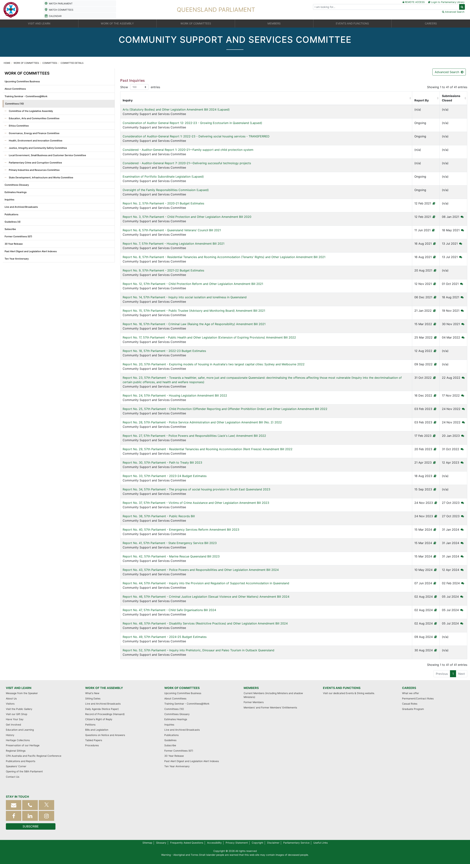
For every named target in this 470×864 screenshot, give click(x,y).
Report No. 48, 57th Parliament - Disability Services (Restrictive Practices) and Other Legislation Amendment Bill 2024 (205, 623)
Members (251, 688)
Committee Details (72, 63)
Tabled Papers (93, 740)
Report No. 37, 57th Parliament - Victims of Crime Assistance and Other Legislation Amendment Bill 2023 (196, 503)
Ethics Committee (18, 125)
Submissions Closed (451, 98)
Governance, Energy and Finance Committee (33, 133)
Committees (50, 63)
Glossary (161, 842)
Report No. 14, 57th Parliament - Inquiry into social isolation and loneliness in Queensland (185, 297)
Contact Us (12, 776)
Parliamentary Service (296, 842)
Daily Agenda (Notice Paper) (102, 709)
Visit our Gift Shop (16, 714)
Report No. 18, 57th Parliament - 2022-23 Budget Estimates (164, 351)
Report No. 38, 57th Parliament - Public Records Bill (159, 516)
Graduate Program (413, 709)
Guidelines (170, 740)
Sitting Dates (92, 698)
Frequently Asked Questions (186, 842)
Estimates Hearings (16, 192)
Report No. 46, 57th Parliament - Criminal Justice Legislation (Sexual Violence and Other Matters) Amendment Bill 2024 (206, 596)
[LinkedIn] (30, 816)
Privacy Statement (237, 842)
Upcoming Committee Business (22, 81)
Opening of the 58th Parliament (24, 771)
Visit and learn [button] (39, 23)
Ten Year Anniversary (17, 258)
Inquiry (128, 100)
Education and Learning (20, 729)
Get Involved (13, 724)
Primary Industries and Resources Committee (34, 170)
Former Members (254, 702)
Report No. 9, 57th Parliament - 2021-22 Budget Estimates (163, 270)
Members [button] (274, 23)
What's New (92, 693)
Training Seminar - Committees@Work (26, 96)
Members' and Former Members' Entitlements (270, 707)
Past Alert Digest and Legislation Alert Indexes (31, 251)
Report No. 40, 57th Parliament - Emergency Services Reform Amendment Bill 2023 (181, 529)
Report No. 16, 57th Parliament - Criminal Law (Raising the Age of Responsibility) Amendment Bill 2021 (194, 324)
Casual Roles (409, 703)
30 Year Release (14, 243)
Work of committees (27, 63)
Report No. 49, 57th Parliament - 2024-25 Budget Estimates (165, 637)
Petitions (90, 724)
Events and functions (341, 688)
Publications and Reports (20, 761)
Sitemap (147, 842)
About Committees (15, 88)
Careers (409, 688)
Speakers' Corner (16, 766)
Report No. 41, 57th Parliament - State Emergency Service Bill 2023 (170, 543)
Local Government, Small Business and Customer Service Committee (47, 155)
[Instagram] (46, 816)
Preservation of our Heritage (22, 745)
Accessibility (214, 842)
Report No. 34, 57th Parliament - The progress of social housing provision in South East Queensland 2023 (196, 489)
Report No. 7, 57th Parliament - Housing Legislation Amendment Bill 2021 (173, 243)
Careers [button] (431, 23)
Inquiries (9, 199)
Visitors (10, 703)
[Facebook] (14, 816)
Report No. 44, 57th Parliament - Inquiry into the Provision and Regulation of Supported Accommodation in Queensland (206, 583)
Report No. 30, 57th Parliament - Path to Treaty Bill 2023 (162, 462)
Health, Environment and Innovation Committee (35, 140)
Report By (421, 100)
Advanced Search (447, 72)
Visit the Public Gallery (19, 709)
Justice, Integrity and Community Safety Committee (37, 148)
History (10, 735)
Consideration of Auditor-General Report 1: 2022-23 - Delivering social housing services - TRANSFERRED (196, 136)
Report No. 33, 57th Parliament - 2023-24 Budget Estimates (165, 476)
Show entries (140, 87)
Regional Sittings (16, 750)
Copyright (257, 842)
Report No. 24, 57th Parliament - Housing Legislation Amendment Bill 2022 (175, 395)
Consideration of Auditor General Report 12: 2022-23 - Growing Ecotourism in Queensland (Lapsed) (192, 123)
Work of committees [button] (195, 23)
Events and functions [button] (352, 23)
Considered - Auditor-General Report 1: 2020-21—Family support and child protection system (188, 150)
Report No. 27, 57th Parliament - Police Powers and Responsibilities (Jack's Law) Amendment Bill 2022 (194, 436)
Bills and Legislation (96, 729)
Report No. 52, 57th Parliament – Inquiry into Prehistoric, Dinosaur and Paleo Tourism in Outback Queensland (198, 650)
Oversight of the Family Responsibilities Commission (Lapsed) (166, 190)
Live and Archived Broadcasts (21, 207)
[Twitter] (46, 805)
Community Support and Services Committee (176, 112)
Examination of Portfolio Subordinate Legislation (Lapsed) (163, 176)
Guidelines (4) (13, 221)
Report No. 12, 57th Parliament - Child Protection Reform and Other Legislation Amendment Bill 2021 (193, 284)
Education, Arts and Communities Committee (33, 118)
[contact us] (14, 805)
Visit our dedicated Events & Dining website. (349, 693)
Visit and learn (18, 688)
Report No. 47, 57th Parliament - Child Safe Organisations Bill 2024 (169, 610)
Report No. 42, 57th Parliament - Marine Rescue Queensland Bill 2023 (171, 556)
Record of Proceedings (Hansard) (105, 714)
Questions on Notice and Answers (105, 735)
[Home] (11, 9)
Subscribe (10, 229)
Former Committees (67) (18, 236)
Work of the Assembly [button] (117, 23)
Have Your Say (15, 719)
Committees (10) (14, 103)
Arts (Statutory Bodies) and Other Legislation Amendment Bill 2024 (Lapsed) (176, 109)
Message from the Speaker (22, 693)
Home (7, 63)
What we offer (410, 693)
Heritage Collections (18, 740)
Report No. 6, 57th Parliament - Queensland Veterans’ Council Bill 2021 (172, 230)
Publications (11, 214)
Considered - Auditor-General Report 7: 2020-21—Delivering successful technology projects (187, 163)
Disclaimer (273, 842)
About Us (11, 698)
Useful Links (320, 842)
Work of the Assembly (104, 688)
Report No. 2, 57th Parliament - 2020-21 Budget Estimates (163, 203)
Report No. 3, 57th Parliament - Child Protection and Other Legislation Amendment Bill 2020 (187, 217)
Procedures (92, 745)
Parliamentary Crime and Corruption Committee (35, 162)
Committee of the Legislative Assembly (30, 111)
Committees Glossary (17, 184)
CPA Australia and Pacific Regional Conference (33, 755)
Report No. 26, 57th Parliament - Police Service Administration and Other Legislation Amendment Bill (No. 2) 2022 (202, 422)
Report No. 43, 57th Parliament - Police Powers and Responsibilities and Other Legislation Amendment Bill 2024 (201, 570)
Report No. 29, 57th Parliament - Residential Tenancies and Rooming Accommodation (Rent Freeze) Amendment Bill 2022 (207, 449)
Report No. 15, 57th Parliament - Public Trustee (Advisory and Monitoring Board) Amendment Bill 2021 (194, 310)
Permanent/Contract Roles (418, 698)
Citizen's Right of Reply (98, 719)
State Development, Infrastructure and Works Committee (40, 177)
